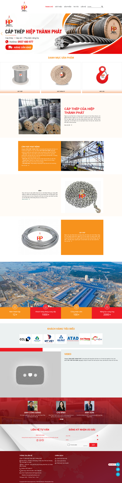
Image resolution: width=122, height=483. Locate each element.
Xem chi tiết (67, 125)
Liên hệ (83, 7)
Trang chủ (49, 7)
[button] (120, 33)
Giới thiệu (58, 7)
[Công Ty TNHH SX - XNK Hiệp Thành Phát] (24, 6)
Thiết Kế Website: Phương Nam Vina (44, 481)
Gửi (93, 445)
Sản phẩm (67, 7)
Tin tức (76, 7)
